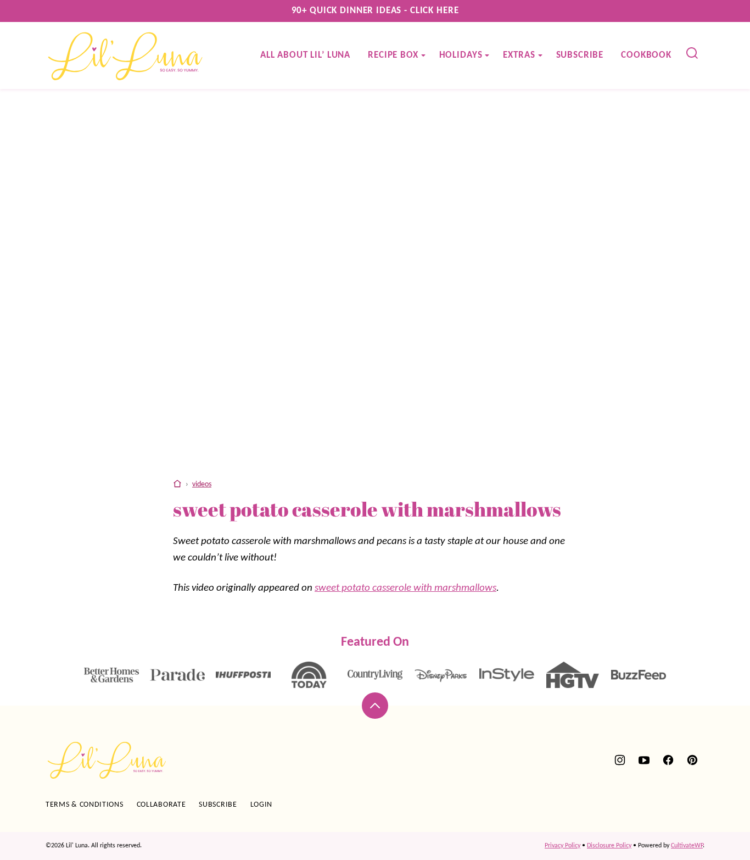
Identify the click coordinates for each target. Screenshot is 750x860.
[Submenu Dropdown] (423, 55)
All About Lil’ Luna (305, 55)
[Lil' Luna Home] (126, 55)
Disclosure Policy (609, 845)
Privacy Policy (562, 845)
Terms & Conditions (85, 805)
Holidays (461, 55)
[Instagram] (620, 760)
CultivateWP (687, 845)
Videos (201, 484)
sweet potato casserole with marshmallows (405, 588)
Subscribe (580, 55)
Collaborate (161, 805)
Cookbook (646, 55)
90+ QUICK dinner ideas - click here (375, 10)
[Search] (692, 53)
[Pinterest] (692, 760)
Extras (519, 55)
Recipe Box (393, 55)
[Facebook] (668, 760)
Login (261, 805)
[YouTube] (644, 760)
